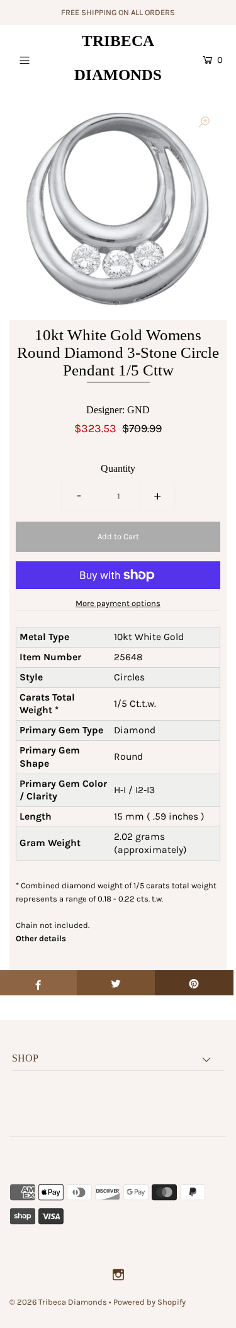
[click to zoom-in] (204, 123)
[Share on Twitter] (116, 982)
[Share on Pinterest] (194, 982)
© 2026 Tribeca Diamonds (58, 1302)
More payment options (118, 603)
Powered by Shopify (149, 1302)
